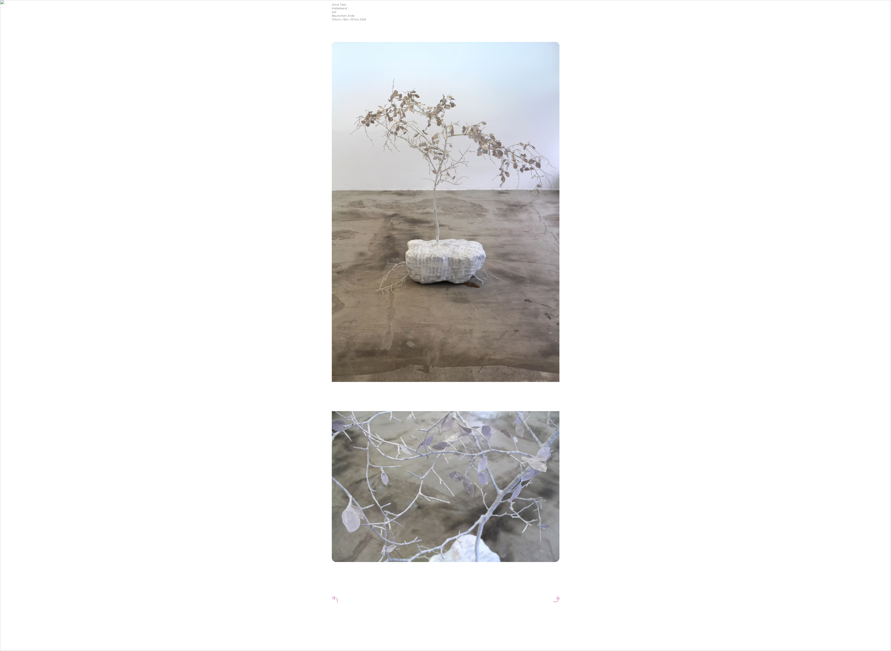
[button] (333, 599)
